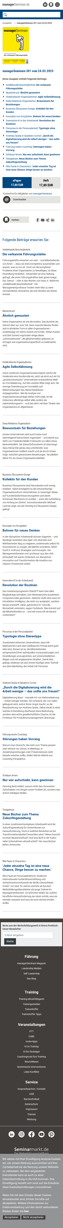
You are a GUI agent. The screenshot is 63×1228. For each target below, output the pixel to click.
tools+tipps (31, 1041)
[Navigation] (57, 5)
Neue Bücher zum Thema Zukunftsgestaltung (21, 816)
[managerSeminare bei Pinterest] (51, 1134)
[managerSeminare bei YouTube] (41, 1134)
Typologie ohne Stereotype (22, 636)
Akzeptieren (11, 1217)
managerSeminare (42, 193)
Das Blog (31, 978)
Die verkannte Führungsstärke (24, 254)
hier (26, 1211)
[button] (17, 182)
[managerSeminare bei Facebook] (31, 1134)
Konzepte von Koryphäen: (33, 116)
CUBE (31, 1036)
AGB (31, 1094)
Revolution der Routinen (20, 585)
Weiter (10, 941)
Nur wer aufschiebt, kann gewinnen (28, 780)
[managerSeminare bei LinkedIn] (11, 1134)
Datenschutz (31, 1104)
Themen (31, 1114)
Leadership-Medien (31, 968)
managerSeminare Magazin (31, 963)
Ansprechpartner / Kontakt (31, 1089)
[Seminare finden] (31, 1151)
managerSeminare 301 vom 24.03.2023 (34, 23)
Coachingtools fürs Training (31, 1056)
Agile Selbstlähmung (17, 367)
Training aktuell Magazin (31, 999)
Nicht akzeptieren (33, 1217)
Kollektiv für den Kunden (20, 479)
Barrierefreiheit (31, 1099)
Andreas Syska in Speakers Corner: (33, 139)
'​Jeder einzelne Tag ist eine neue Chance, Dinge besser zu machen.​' (27, 868)
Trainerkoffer (31, 1009)
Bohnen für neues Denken (21, 530)
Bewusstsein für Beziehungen (24, 428)
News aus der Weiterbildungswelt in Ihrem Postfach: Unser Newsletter (30, 927)
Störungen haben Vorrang (21, 739)
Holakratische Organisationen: (33, 96)
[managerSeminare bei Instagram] (21, 1134)
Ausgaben (7, 23)
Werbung (31, 1119)
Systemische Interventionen (31, 1066)
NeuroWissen (31, 1061)
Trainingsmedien (31, 1004)
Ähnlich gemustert (16, 315)
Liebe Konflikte (31, 1072)
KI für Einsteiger (31, 1051)
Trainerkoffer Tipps (31, 1014)
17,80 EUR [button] (46, 183)
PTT (31, 1031)
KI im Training (32, 1046)
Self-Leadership (32, 973)
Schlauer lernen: (33, 154)
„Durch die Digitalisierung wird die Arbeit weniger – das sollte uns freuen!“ (31, 689)
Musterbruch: (23, 92)
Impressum (31, 1109)
